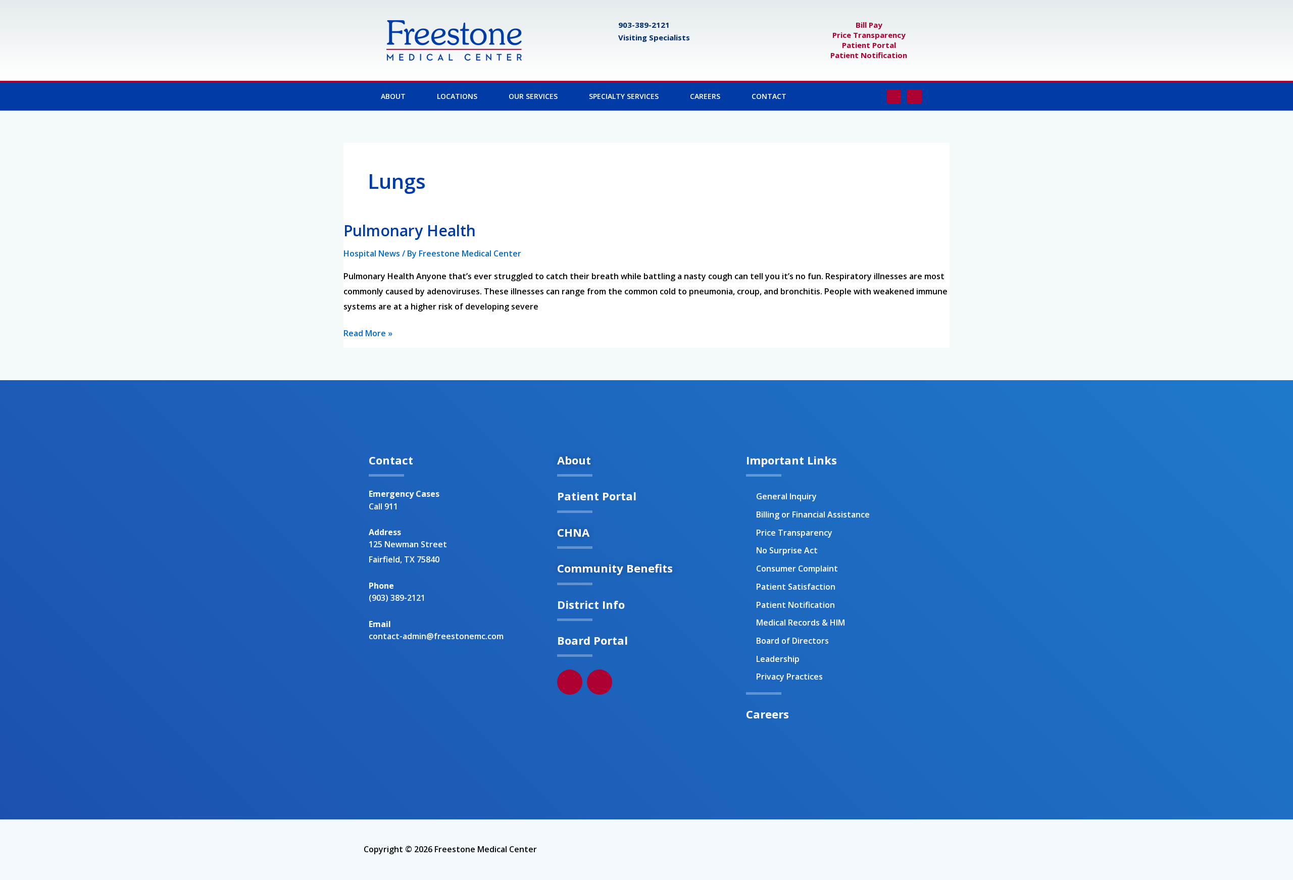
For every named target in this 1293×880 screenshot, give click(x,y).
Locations (457, 96)
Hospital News (371, 253)
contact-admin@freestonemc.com (436, 636)
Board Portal (592, 640)
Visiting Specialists (654, 37)
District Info (591, 604)
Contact (769, 96)
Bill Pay (869, 25)
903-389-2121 (644, 25)
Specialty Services (624, 96)
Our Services (533, 96)
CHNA (573, 532)
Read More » (367, 332)
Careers (705, 96)
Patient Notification (868, 55)
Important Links (791, 460)
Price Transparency (869, 35)
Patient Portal (869, 45)
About (393, 96)
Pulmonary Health (409, 230)
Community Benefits (615, 568)
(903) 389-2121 (397, 597)
